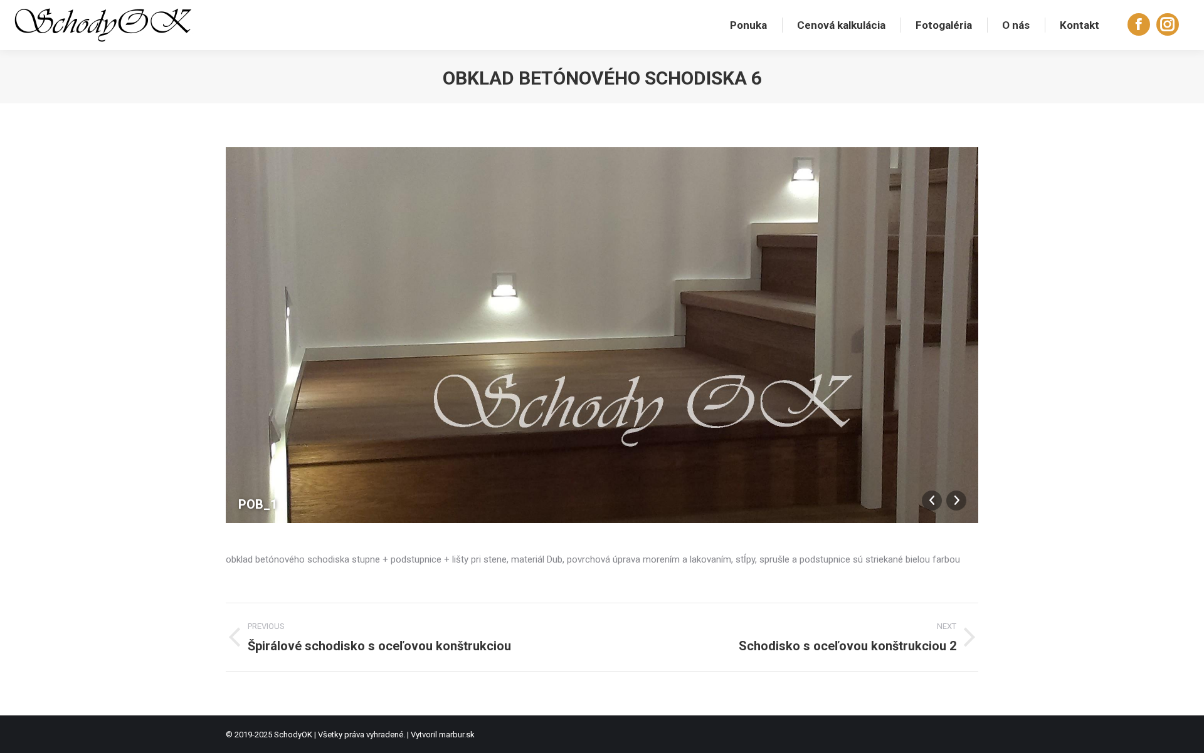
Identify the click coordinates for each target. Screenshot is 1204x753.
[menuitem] (748, 25)
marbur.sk (457, 734)
